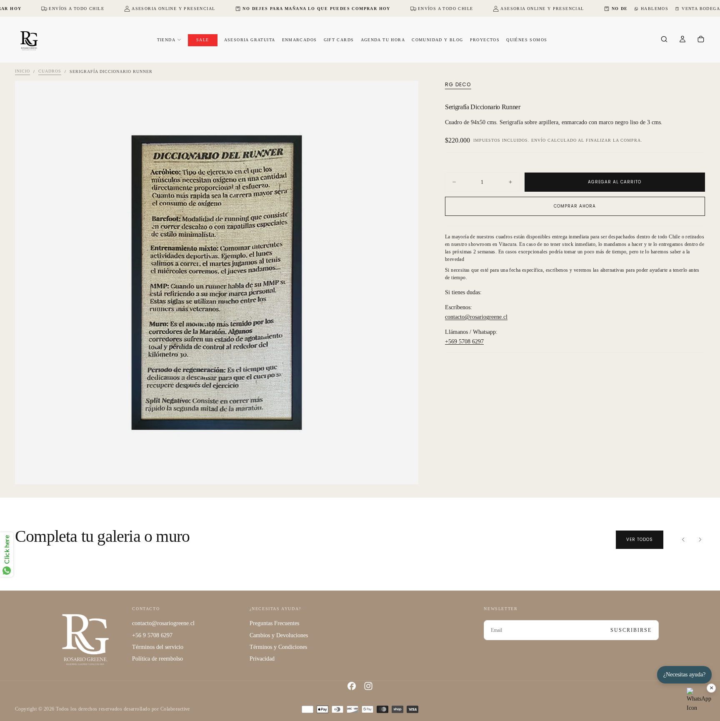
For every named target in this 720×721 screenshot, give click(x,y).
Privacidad (262, 659)
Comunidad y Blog (437, 40)
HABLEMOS (654, 8)
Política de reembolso (157, 659)
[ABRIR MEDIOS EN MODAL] (405, 471)
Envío (538, 140)
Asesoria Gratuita (249, 40)
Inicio (22, 71)
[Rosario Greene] (85, 639)
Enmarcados (299, 40)
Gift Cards (339, 40)
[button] (664, 40)
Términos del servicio (157, 647)
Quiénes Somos (526, 40)
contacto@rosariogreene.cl (476, 316)
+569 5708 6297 (464, 341)
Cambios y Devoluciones (279, 635)
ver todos (639, 539)
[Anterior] (683, 540)
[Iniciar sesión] (682, 40)
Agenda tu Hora (383, 40)
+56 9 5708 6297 (152, 635)
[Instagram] (368, 686)
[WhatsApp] (699, 700)
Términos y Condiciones (278, 647)
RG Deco (458, 84)
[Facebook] (352, 686)
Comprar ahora (575, 206)
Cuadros (49, 71)
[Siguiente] (700, 540)
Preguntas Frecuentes (274, 623)
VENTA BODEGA (701, 8)
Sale (202, 40)
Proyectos (485, 40)
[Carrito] (701, 40)
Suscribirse (631, 630)
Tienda (166, 40)
